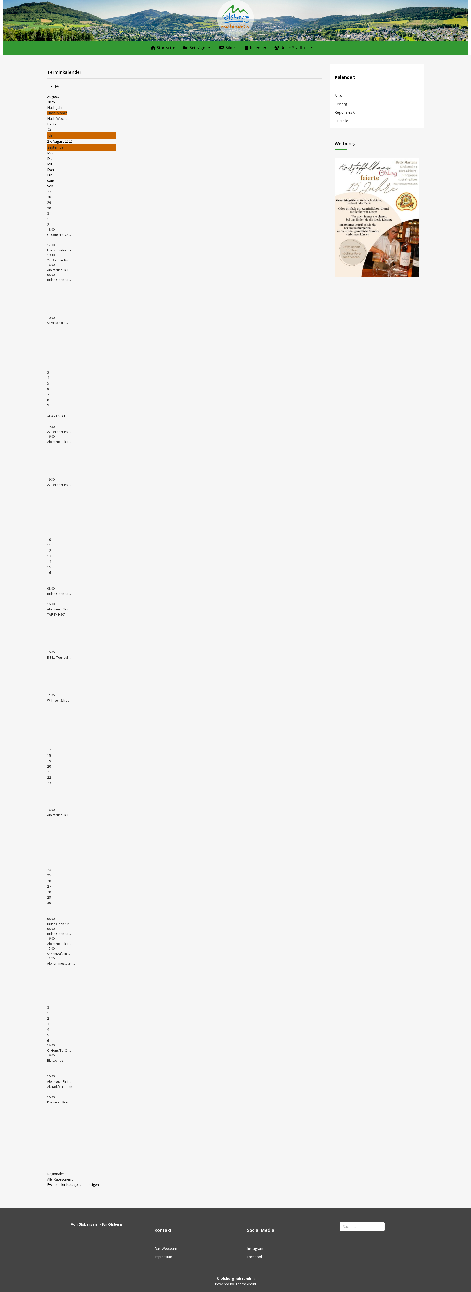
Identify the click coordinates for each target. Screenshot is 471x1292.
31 (49, 213)
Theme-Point (246, 1284)
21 (49, 771)
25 (49, 875)
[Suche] (49, 129)
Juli (49, 135)
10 (49, 539)
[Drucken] (56, 86)
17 (49, 749)
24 (49, 869)
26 (49, 880)
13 (49, 556)
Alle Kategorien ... (60, 1179)
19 (49, 760)
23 (49, 782)
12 (49, 550)
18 (49, 755)
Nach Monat (57, 113)
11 (49, 545)
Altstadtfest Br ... (58, 416)
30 (49, 208)
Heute (52, 124)
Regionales (56, 1173)
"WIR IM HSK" (56, 614)
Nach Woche (57, 118)
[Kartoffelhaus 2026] (377, 217)
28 (49, 197)
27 (49, 191)
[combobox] (362, 1226)
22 (49, 777)
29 (49, 202)
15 (49, 567)
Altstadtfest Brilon (59, 1087)
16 (49, 572)
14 (49, 561)
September (56, 147)
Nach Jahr (55, 107)
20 (49, 766)
